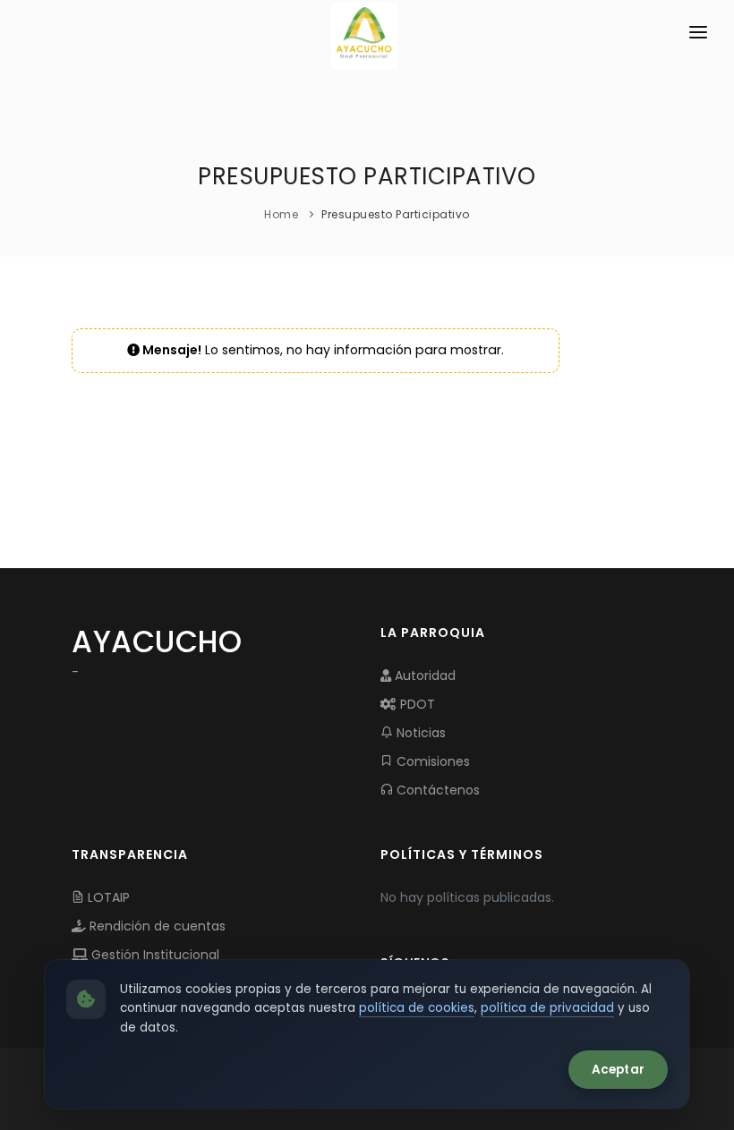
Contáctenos (436, 790)
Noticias (419, 733)
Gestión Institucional (153, 955)
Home (281, 214)
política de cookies (416, 1007)
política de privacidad (547, 1007)
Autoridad (423, 675)
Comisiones (431, 761)
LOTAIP (107, 897)
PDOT (416, 704)
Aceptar (618, 1069)
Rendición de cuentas (156, 926)
